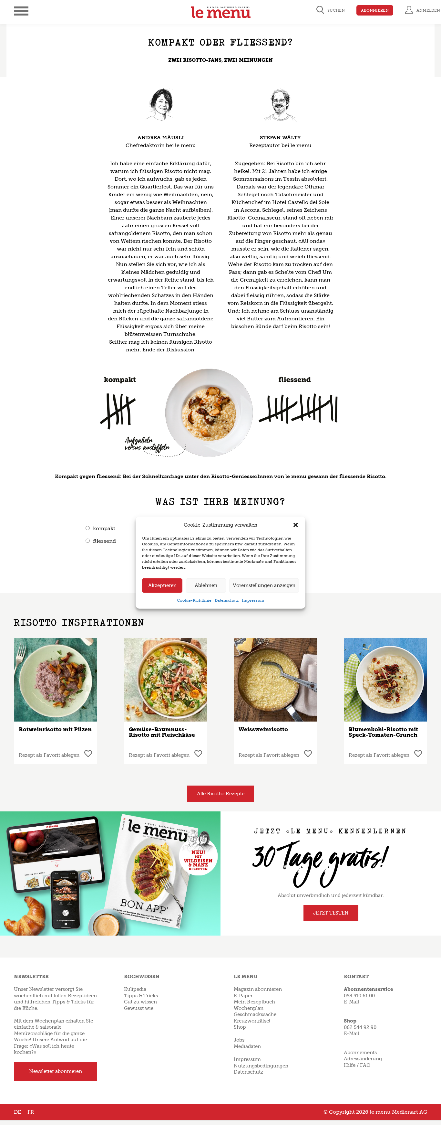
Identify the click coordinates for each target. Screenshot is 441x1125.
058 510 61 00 (359, 996)
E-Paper (243, 996)
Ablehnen (206, 585)
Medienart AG (409, 1112)
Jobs (239, 1040)
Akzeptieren (162, 585)
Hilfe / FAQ (357, 1065)
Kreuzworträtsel (252, 1021)
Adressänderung (363, 1059)
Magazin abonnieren (258, 989)
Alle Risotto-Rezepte (220, 794)
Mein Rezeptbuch (254, 1002)
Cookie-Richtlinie (194, 600)
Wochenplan (248, 1008)
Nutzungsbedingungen (261, 1066)
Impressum (253, 600)
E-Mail (351, 1002)
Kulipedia (135, 989)
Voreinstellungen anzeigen (264, 585)
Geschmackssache (255, 1014)
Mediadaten (247, 1046)
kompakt (104, 528)
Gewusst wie (138, 1008)
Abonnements (360, 1052)
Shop (240, 1027)
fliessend (104, 541)
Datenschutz (227, 600)
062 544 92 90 (360, 1027)
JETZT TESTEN (331, 913)
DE (17, 1112)
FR (30, 1112)
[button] (295, 525)
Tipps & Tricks (141, 996)
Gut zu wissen (140, 1002)
